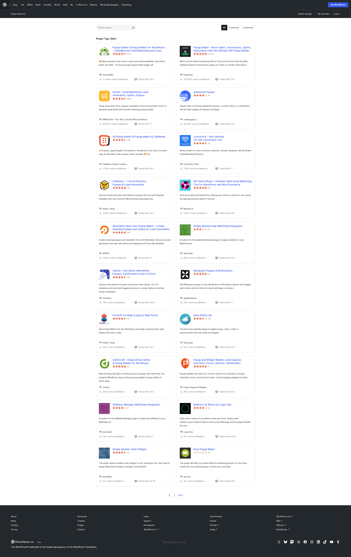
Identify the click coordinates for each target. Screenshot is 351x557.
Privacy (14, 529)
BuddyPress (283, 529)
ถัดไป (180, 495)
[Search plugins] (133, 27)
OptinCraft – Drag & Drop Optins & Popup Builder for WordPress (131, 361)
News (13, 521)
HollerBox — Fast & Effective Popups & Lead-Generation (129, 183)
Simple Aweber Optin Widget (129, 449)
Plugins (80, 525)
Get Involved (216, 516)
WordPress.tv (151, 529)
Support (147, 521)
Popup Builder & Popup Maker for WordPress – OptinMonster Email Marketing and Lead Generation (139, 49)
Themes (81, 521)
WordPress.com (284, 516)
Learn (146, 516)
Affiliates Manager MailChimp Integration (136, 404)
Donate (214, 525)
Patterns (81, 529)
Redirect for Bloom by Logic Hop (212, 404)
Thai (39, 542)
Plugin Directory (18, 14)
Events (213, 521)
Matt (279, 521)
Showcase (82, 516)
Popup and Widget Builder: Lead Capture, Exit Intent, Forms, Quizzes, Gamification (217, 361)
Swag (213, 529)
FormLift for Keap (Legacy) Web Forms (135, 315)
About (13, 516)
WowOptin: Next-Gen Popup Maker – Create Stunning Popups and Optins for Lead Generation (141, 228)
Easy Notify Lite (202, 315)
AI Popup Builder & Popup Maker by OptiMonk (139, 136)
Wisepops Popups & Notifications (213, 270)
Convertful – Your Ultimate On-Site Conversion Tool (208, 138)
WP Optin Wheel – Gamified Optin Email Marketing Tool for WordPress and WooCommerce (222, 183)
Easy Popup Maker (204, 449)
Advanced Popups (204, 92)
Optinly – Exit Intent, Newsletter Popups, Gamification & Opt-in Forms (134, 272)
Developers (149, 525)
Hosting (14, 525)
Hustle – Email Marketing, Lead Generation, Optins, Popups (130, 94)
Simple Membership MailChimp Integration (217, 226)
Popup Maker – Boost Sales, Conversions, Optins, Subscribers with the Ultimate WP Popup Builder (222, 49)
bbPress (281, 525)
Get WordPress (338, 5)
